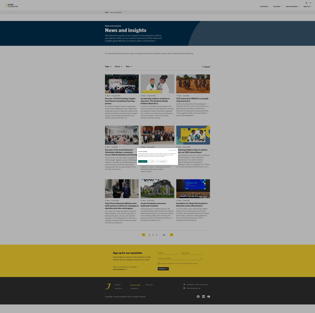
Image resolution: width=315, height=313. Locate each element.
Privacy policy (173, 150)
